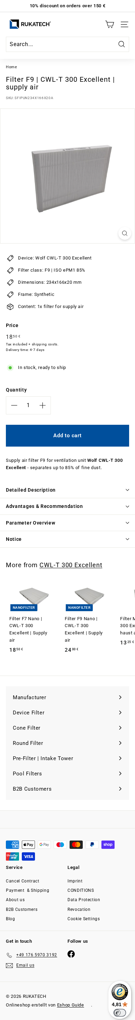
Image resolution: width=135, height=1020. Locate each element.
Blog (10, 918)
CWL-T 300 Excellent (70, 565)
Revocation (79, 909)
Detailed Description (31, 490)
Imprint (75, 881)
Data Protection (84, 899)
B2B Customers (21, 909)
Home (11, 67)
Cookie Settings (84, 918)
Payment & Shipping (27, 890)
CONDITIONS (81, 890)
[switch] (120, 1013)
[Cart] (109, 24)
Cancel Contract (22, 881)
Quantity (16, 390)
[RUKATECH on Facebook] (71, 954)
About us (15, 899)
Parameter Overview (30, 523)
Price (12, 325)
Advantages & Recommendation (44, 506)
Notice (14, 539)
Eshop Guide (70, 1005)
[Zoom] (124, 233)
